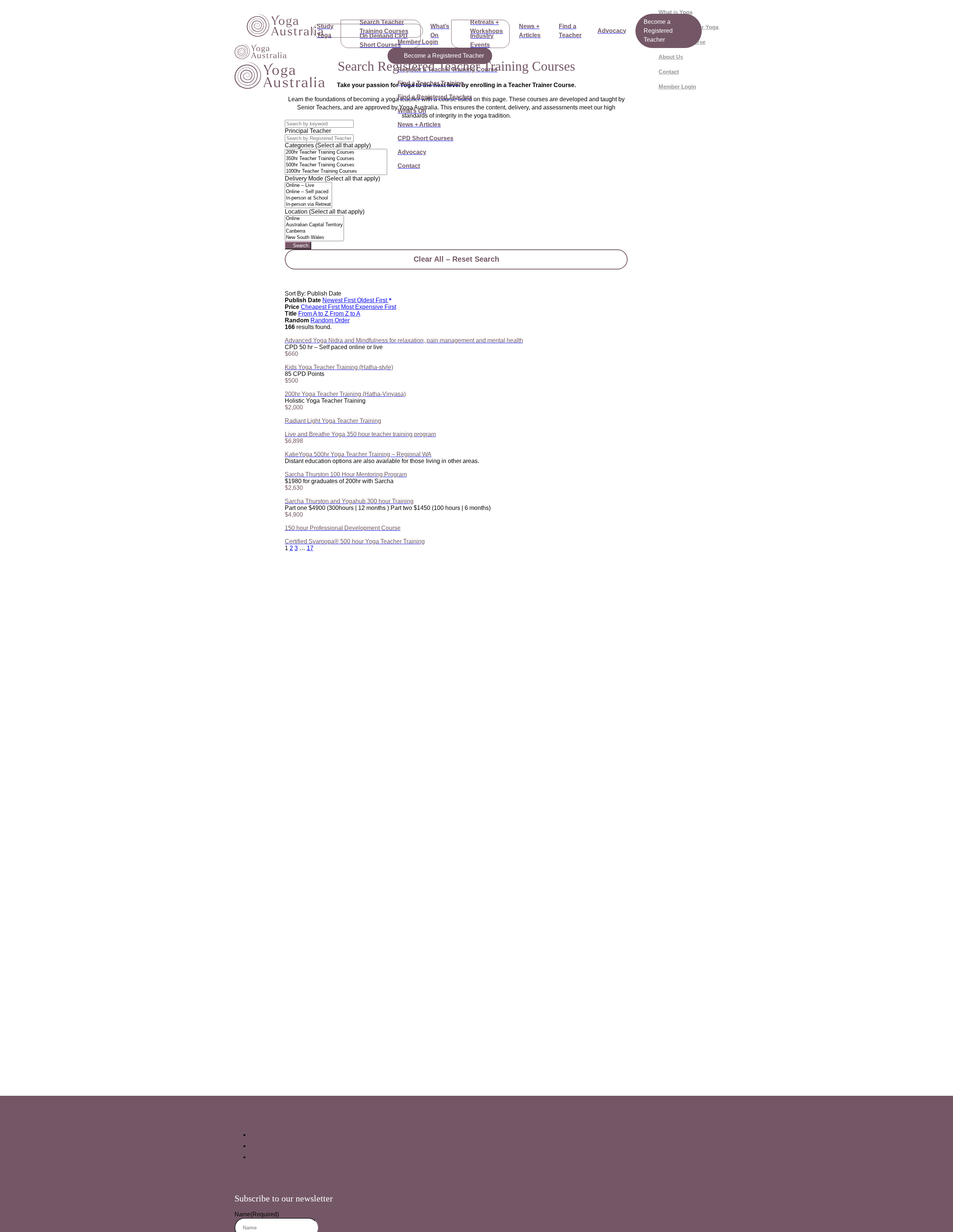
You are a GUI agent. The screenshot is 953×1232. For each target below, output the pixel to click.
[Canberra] (314, 231)
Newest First (339, 300)
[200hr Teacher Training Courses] (336, 152)
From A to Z (314, 313)
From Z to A (345, 313)
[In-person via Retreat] (308, 204)
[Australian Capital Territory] (314, 225)
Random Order (330, 320)
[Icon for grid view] (287, 287)
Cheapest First (321, 307)
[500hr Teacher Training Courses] (336, 165)
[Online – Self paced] (308, 192)
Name (257, 1214)
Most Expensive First (368, 307)
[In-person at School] (308, 198)
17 (310, 548)
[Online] (314, 219)
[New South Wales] (314, 237)
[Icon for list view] (287, 280)
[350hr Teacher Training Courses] (336, 159)
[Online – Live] (308, 185)
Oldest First (373, 300)
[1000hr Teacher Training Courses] (336, 171)
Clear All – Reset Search (456, 259)
